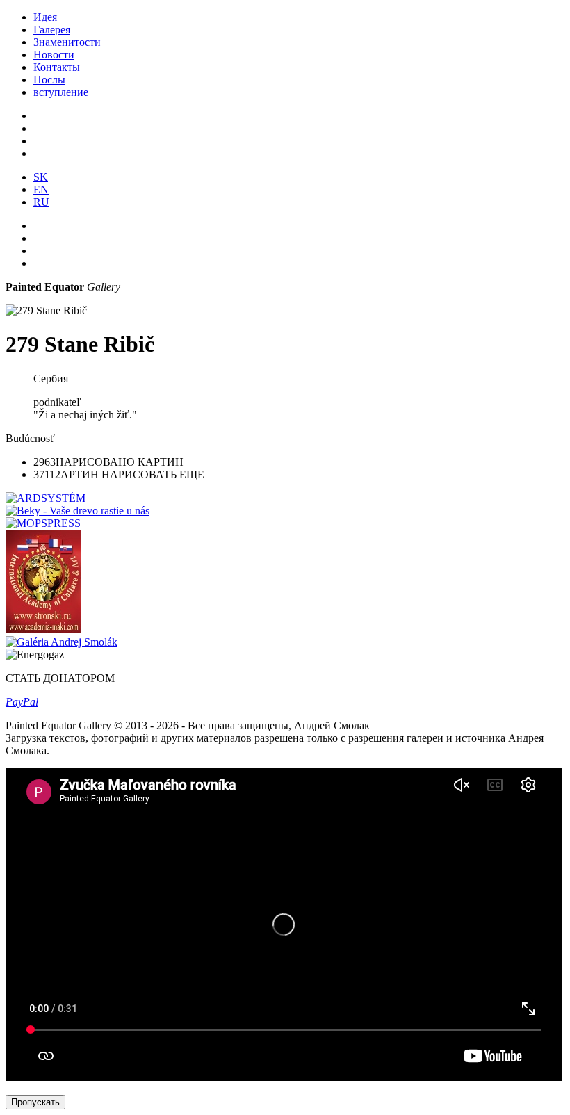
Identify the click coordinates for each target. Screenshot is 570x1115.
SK (40, 177)
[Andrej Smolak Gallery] (61, 642)
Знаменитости (67, 42)
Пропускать (35, 1102)
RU (41, 202)
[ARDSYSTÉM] (46, 498)
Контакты (56, 67)
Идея (45, 17)
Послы (49, 80)
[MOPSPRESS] (43, 523)
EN (41, 189)
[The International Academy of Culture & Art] (43, 629)
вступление (60, 92)
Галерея (51, 29)
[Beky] (77, 510)
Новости (53, 54)
